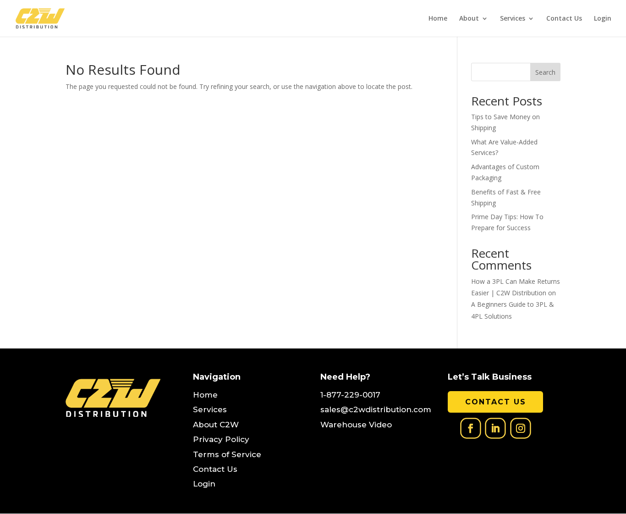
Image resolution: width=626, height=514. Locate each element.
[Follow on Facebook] (470, 428)
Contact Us (564, 18)
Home (437, 18)
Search (545, 72)
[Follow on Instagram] (520, 428)
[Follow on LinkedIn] (495, 428)
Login (602, 18)
